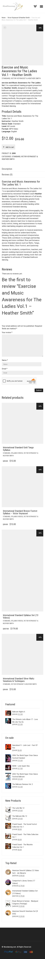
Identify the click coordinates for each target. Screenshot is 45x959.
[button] (41, 448)
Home (4, 18)
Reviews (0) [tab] (7, 174)
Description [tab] (7, 169)
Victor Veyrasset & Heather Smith (19, 18)
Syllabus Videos (17, 453)
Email (4, 369)
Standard (6, 78)
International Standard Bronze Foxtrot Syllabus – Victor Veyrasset (20, 512)
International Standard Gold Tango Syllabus (18, 448)
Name (5, 360)
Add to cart (10, 147)
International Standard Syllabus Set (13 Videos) (20, 616)
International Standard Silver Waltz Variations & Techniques (18, 679)
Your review (7, 332)
